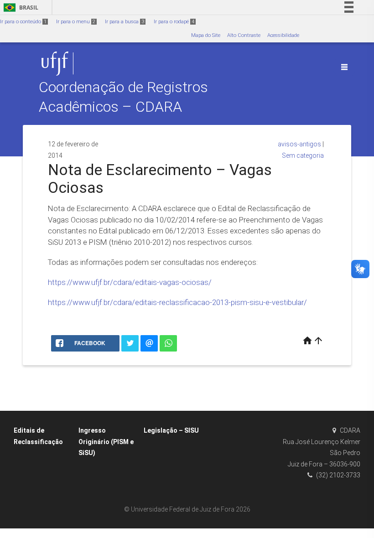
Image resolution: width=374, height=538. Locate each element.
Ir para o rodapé (174, 22)
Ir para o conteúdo (23, 22)
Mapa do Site (205, 35)
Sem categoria (303, 155)
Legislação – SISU (171, 430)
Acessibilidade (283, 35)
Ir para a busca (124, 22)
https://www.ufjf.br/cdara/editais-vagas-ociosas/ (130, 282)
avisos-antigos (299, 144)
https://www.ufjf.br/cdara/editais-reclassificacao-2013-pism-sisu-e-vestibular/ (177, 302)
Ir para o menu (75, 22)
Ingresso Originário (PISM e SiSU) (106, 441)
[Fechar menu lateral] (344, 67)
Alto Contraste (243, 35)
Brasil (19, 7)
